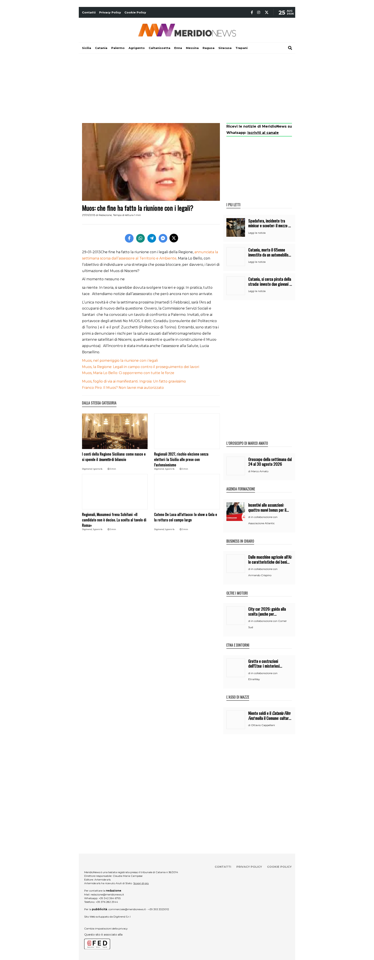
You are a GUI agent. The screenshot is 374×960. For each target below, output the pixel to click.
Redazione (105, 215)
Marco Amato (259, 471)
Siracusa (225, 48)
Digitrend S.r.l (122, 916)
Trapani (241, 48)
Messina (192, 48)
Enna (178, 48)
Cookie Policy (135, 12)
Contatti (89, 12)
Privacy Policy (110, 12)
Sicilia (86, 48)
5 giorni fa (169, 529)
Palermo (118, 48)
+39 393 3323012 (158, 909)
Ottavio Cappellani (263, 725)
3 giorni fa (169, 469)
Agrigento (137, 48)
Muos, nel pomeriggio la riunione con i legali (120, 360)
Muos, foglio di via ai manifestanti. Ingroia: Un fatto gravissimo (134, 381)
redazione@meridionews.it (107, 894)
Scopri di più (141, 883)
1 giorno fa (97, 469)
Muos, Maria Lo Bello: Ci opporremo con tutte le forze (128, 373)
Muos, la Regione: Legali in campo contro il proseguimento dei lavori (140, 367)
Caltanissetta (159, 48)
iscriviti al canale (263, 133)
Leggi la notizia (257, 232)
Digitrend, (87, 469)
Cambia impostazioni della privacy (106, 928)
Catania (101, 48)
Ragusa (208, 48)
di (249, 471)
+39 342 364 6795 (110, 898)
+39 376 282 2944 (107, 901)
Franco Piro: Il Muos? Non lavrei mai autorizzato (123, 388)
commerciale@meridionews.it (127, 909)
